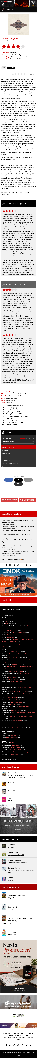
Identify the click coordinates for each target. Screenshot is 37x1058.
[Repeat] (30, 438)
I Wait (4, 467)
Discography (13, 53)
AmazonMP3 (10, 402)
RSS (23, 559)
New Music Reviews (10, 767)
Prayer (23, 1037)
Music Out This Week (11, 609)
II (8, 785)
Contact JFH (15, 1033)
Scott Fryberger (27, 380)
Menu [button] (8, 9)
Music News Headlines (11, 514)
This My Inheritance (7, 460)
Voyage (10, 800)
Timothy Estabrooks (28, 157)
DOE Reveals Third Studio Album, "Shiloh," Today (16, 530)
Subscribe (29, 1037)
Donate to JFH (15, 1037)
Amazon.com (13, 192)
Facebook (9, 479)
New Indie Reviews (10, 839)
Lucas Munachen (12, 274)
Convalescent (12, 847)
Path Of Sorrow (6, 453)
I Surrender (5, 450)
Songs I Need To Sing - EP (16, 855)
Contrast (10, 880)
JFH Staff (12, 1035)
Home (18, 1039)
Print (18, 484)
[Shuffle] (33, 438)
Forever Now (12, 793)
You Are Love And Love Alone (10, 463)
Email (28, 479)
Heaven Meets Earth (8, 447)
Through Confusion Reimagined (17, 862)
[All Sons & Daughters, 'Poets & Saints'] (18, 24)
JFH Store (7, 1037)
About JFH (6, 1033)
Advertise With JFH (22, 1035)
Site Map (30, 1033)
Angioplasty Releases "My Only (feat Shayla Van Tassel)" (19, 526)
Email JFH (23, 1033)
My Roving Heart (6, 457)
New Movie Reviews (10, 887)
